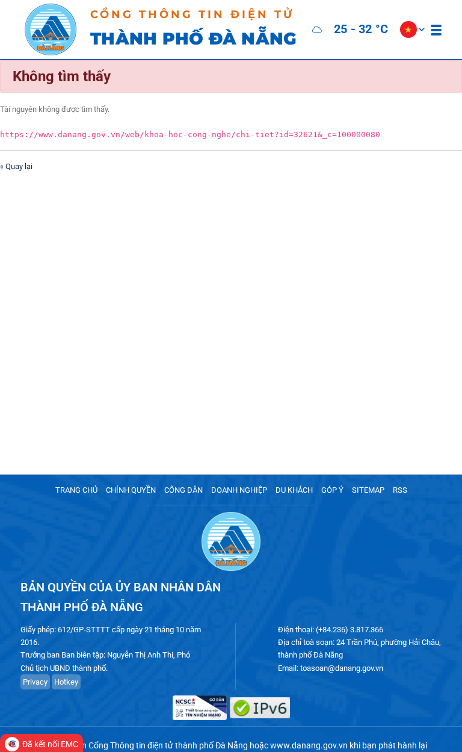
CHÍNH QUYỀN (131, 490)
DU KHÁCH (294, 490)
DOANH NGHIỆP (239, 490)
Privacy (35, 681)
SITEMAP (368, 490)
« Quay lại (16, 166)
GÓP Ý (332, 490)
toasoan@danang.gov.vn (341, 668)
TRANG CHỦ (76, 490)
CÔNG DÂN (183, 490)
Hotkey (66, 681)
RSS (400, 490)
